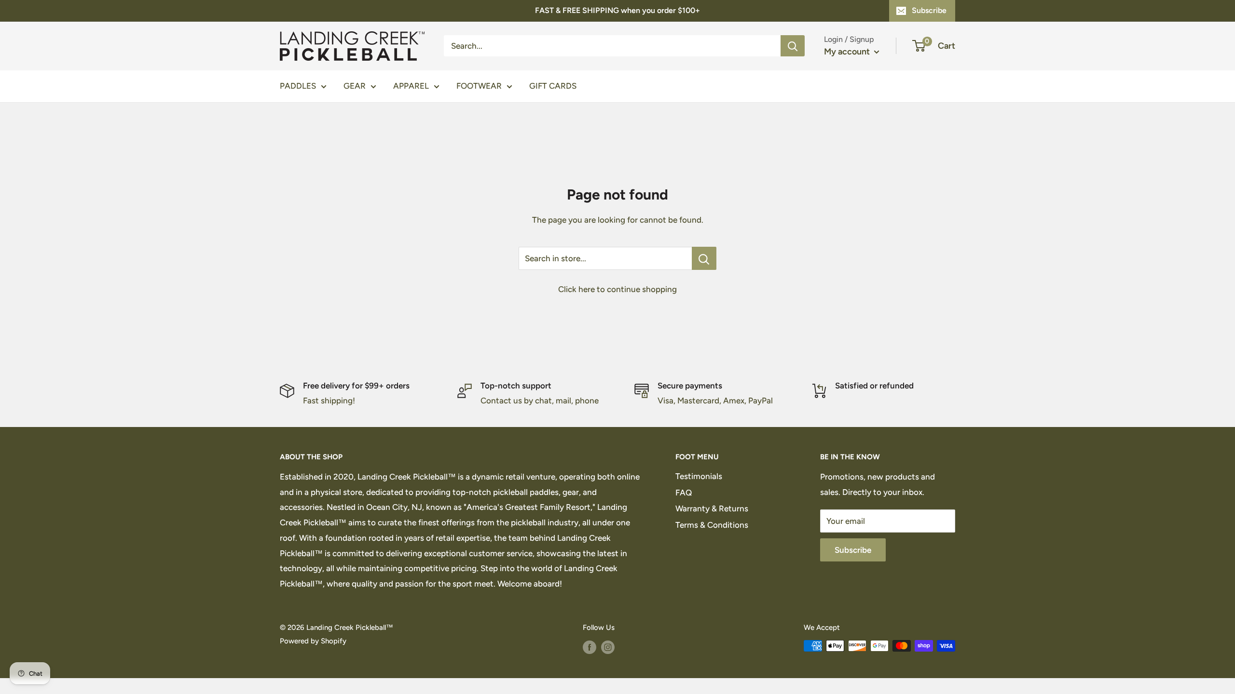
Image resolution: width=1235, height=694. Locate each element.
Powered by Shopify (313, 641)
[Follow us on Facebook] (589, 647)
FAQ (683, 492)
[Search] (793, 45)
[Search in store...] (704, 258)
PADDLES (298, 86)
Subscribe (929, 10)
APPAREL (411, 86)
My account (848, 51)
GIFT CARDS (552, 86)
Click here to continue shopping (617, 289)
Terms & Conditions (711, 525)
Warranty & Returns (711, 508)
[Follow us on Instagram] (608, 647)
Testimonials (698, 476)
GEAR (354, 86)
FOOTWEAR (479, 86)
